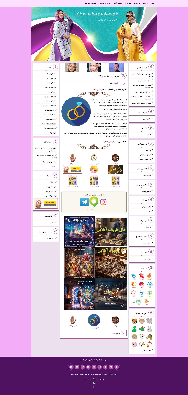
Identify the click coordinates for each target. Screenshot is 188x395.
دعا (150, 211)
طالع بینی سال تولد (146, 350)
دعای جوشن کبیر (146, 206)
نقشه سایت (87, 378)
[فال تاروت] (111, 232)
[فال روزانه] (79, 232)
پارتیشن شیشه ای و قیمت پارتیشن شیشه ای (46, 156)
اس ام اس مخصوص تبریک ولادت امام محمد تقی (143, 86)
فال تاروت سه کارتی (50, 91)
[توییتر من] (88, 367)
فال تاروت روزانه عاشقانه (48, 123)
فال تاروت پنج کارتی (50, 100)
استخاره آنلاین (117, 3)
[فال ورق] (79, 294)
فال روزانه (128, 3)
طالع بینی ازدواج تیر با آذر (108, 76)
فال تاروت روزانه (51, 73)
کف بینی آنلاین (147, 175)
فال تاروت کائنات (51, 82)
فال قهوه (148, 150)
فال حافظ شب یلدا (50, 191)
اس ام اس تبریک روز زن (144, 80)
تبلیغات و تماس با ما (90, 3)
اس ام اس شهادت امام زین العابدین (141, 102)
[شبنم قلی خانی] (72, 67)
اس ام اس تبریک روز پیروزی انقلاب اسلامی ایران (142, 97)
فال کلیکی (148, 227)
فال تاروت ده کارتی (50, 114)
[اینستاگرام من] (99, 367)
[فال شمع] (79, 263)
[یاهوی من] (116, 367)
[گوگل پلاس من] (83, 367)
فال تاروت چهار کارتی (50, 96)
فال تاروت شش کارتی (49, 105)
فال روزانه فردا (51, 238)
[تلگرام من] (111, 367)
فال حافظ (145, 3)
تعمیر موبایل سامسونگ (49, 161)
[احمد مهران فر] (116, 67)
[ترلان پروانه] (94, 67)
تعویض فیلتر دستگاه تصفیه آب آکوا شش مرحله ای (46, 149)
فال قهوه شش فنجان (145, 159)
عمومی (114, 333)
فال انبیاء (148, 134)
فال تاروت (137, 3)
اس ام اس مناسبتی (104, 3)
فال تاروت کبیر (51, 78)
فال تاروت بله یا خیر (50, 128)
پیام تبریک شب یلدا (50, 195)
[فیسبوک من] (105, 367)
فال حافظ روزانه (51, 186)
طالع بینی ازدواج (115, 141)
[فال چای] (111, 294)
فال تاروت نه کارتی (50, 110)
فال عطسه (53, 222)
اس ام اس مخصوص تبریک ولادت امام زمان (143, 75)
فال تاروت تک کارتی (50, 87)
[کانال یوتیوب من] (77, 367)
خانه (153, 3)
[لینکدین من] (71, 367)
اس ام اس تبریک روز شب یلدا (143, 91)
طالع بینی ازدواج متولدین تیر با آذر (96, 13)
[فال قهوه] (111, 263)
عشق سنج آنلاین (146, 242)
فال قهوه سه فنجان (145, 154)
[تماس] (94, 367)
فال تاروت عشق (51, 119)
